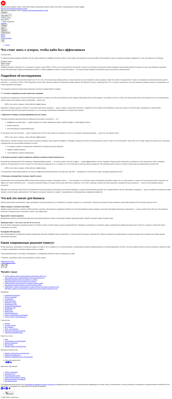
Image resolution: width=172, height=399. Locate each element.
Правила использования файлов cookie (35, 10)
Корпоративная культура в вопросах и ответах (20, 281)
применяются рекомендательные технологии (40, 384)
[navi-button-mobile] (3, 40)
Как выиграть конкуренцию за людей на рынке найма (23, 285)
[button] (3, 34)
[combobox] (9, 393)
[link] (4, 30)
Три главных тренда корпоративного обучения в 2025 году (25, 278)
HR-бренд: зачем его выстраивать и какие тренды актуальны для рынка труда (31, 288)
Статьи (7, 45)
